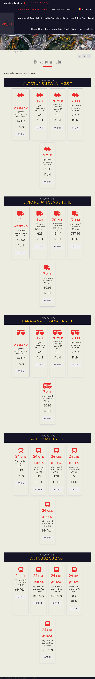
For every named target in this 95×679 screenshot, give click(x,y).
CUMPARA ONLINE (63, 9)
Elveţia (47, 29)
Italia (60, 29)
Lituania (65, 18)
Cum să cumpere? (22, 18)
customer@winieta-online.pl (33, 9)
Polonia (84, 18)
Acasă (6, 52)
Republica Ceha (49, 18)
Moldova (78, 18)
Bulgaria (39, 18)
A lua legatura (89, 29)
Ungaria (54, 29)
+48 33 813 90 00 (37, 3)
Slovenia (41, 29)
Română (85, 9)
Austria (32, 18)
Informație (66, 29)
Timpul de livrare (77, 29)
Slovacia (34, 29)
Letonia (71, 18)
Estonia (58, 18)
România (91, 18)
